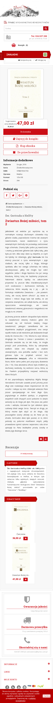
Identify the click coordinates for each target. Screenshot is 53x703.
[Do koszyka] (25, 538)
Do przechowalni (28, 152)
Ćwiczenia (21, 534)
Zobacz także (13, 499)
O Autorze (12, 463)
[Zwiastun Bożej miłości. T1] (21, 557)
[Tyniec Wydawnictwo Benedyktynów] (26, 22)
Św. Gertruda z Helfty (19, 215)
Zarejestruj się (25, 60)
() (23, 45)
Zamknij (46, 696)
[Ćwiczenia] (21, 516)
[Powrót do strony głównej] (6, 203)
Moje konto (10, 679)
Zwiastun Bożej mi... (20, 575)
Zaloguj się (41, 60)
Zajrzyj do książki (26, 138)
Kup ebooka (26, 145)
